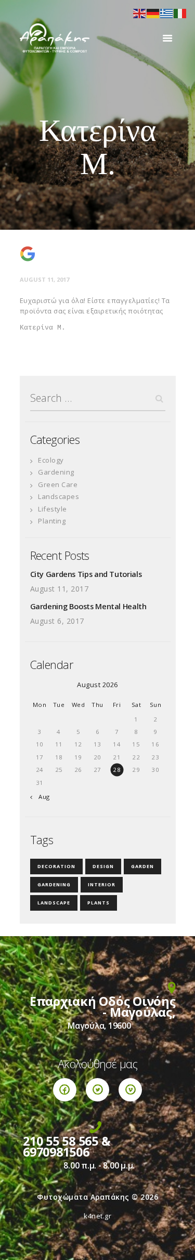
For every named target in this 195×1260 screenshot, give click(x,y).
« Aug (41, 796)
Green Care (57, 484)
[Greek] (167, 12)
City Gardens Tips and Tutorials (86, 574)
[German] (153, 12)
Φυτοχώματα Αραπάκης (83, 1197)
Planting (52, 521)
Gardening (56, 472)
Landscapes (58, 496)
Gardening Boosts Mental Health (88, 606)
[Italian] (180, 12)
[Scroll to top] (177, 1242)
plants (98, 902)
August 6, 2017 (57, 621)
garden (142, 866)
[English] (140, 12)
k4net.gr (97, 1215)
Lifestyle (52, 509)
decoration (56, 866)
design (103, 866)
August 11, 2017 (44, 279)
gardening (54, 884)
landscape (53, 902)
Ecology (51, 460)
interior (101, 884)
